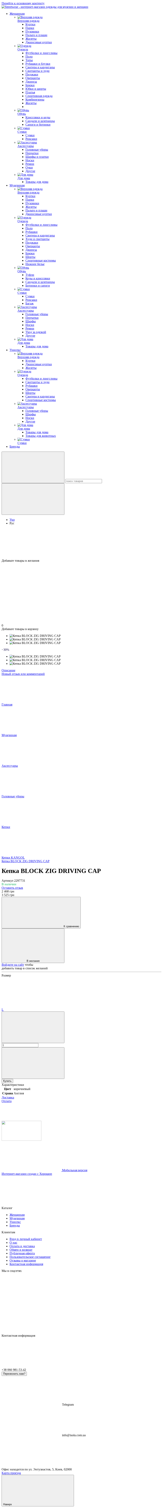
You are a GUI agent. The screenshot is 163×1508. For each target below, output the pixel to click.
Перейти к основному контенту (23, 3)
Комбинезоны (34, 99)
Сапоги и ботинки (37, 124)
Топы (29, 60)
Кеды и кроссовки (37, 278)
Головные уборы (36, 149)
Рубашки (31, 232)
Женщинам (17, 13)
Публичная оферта (22, 1253)
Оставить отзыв (12, 887)
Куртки (30, 24)
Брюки (30, 85)
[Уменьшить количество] (33, 1027)
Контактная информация (26, 1264)
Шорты (30, 257)
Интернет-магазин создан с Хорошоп (27, 1173)
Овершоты (32, 78)
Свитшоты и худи (37, 71)
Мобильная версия (74, 1170)
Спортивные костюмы (40, 260)
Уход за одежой (35, 332)
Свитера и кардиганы (40, 67)
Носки (29, 160)
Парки (29, 28)
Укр (12, 519)
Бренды (15, 446)
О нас (13, 1242)
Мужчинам (17, 185)
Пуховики (32, 31)
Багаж (29, 303)
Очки (29, 167)
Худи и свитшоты (37, 239)
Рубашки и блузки (37, 63)
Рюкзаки (31, 139)
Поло (29, 56)
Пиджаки (31, 74)
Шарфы (30, 321)
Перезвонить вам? (14, 1373)
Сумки (30, 135)
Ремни (29, 164)
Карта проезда (11, 1473)
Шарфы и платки (37, 156)
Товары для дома (36, 181)
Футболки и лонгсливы (41, 53)
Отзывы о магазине (23, 1260)
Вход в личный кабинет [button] (26, 1239)
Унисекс (15, 350)
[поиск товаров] (33, 467)
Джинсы (31, 81)
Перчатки (32, 153)
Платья (30, 92)
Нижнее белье (35, 264)
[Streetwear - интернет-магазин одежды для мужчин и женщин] (21, 1139)
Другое (30, 171)
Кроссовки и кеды (37, 117)
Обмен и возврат (21, 1249)
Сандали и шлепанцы (40, 121)
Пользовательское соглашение (30, 1257)
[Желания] (81, 543)
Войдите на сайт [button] (13, 964)
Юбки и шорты (35, 88)
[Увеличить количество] (33, 1063)
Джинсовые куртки (38, 42)
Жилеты (31, 38)
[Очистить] (33, 499)
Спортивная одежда (38, 96)
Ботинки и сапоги (37, 285)
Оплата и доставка (22, 1246)
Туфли (29, 274)
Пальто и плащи (36, 35)
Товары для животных (40, 435)
